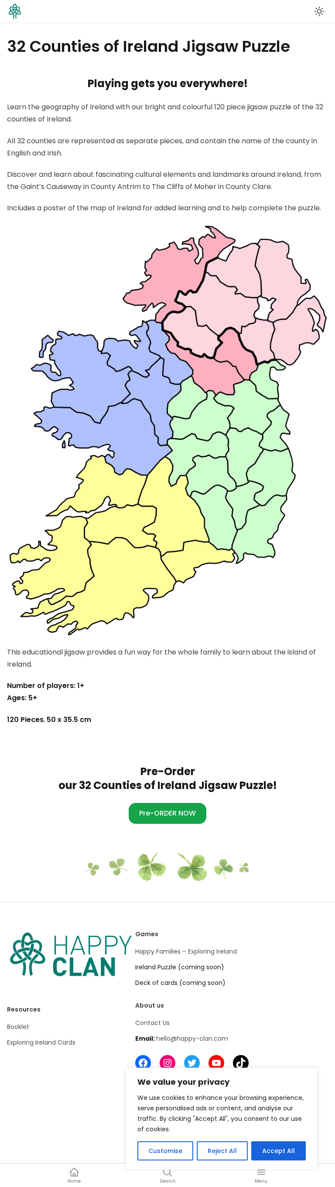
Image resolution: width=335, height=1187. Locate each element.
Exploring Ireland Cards (41, 1042)
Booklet (18, 1026)
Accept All (278, 1151)
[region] (222, 1119)
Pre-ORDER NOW (167, 813)
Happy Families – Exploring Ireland (186, 951)
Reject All (222, 1151)
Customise (165, 1151)
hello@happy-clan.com (192, 1038)
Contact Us (152, 1022)
